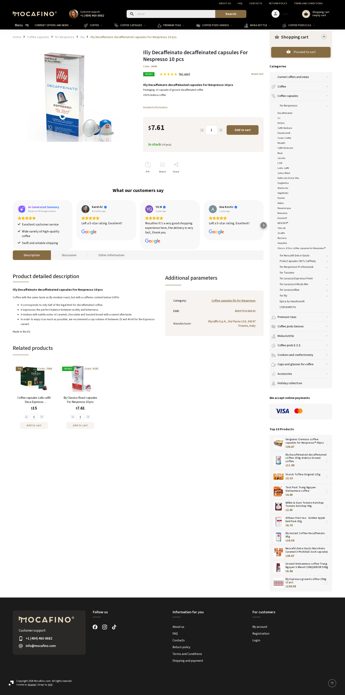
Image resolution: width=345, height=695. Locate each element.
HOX (50, 684)
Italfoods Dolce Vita (288, 178)
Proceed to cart (305, 52)
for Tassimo (287, 273)
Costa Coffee (284, 138)
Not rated (184, 74)
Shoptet (32, 684)
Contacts (255, 3)
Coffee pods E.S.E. (289, 345)
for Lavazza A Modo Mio (294, 284)
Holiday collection (290, 383)
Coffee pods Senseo (291, 326)
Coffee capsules (288, 96)
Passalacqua (284, 208)
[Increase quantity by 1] (221, 130)
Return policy (278, 3)
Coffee (282, 86)
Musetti (281, 143)
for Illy (283, 296)
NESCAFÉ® (283, 223)
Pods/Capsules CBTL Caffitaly (298, 261)
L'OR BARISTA (288, 307)
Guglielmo (283, 183)
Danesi (281, 198)
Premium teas (287, 317)
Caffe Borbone (285, 148)
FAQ (240, 3)
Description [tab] (32, 255)
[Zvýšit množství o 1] (42, 417)
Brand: (258, 74)
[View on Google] (85, 209)
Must (280, 153)
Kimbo (281, 123)
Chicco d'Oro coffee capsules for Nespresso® (301, 248)
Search (230, 14)
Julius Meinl (284, 173)
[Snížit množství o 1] (26, 417)
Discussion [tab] (69, 255)
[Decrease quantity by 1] (202, 130)
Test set (282, 228)
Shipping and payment (187, 661)
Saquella (282, 243)
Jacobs (282, 158)
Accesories (285, 374)
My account (259, 627)
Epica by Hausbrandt (292, 301)
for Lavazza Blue (290, 290)
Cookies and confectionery (295, 355)
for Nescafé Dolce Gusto (294, 256)
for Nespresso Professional (296, 267)
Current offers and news (293, 77)
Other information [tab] (111, 255)
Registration (260, 633)
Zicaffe (281, 233)
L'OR (280, 163)
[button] (13, 225)
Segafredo (283, 193)
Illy (279, 118)
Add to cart (243, 130)
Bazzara (282, 238)
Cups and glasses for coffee (295, 364)
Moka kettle (286, 336)
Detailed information (155, 107)
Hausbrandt (284, 133)
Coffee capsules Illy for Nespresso (233, 300)
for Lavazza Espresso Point (296, 279)
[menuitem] (56, 25)
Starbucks (283, 188)
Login (256, 640)
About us (225, 3)
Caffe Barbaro (285, 128)
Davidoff (282, 218)
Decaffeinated (285, 113)
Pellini (281, 203)
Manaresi (282, 213)
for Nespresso (288, 106)
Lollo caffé (283, 168)
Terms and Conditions (308, 3)
